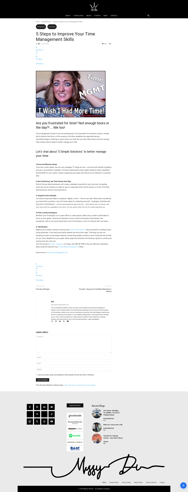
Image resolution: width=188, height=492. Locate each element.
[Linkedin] (44, 407)
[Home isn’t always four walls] (97, 427)
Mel (39, 43)
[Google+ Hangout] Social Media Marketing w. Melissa (95, 290)
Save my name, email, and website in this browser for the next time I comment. (66, 375)
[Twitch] (30, 421)
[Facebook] (53, 321)
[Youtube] (68, 321)
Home (38, 22)
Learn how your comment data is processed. (80, 385)
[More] (74, 67)
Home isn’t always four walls (112, 424)
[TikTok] (52, 414)
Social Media (52, 26)
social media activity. (78, 230)
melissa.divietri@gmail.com (57, 252)
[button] (148, 15)
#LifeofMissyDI (46, 22)
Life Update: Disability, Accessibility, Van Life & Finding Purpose (111, 413)
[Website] (44, 421)
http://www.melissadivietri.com (60, 304)
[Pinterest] (37, 414)
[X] (65, 321)
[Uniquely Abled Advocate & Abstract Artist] (94, 6)
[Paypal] (30, 414)
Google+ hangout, (56, 244)
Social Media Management (69, 247)
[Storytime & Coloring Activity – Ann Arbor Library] (97, 438)
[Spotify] (44, 414)
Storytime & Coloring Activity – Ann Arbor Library (113, 437)
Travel (105, 442)
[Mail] (61, 321)
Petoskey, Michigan (43, 289)
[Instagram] (57, 321)
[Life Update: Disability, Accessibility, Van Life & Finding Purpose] (97, 413)
